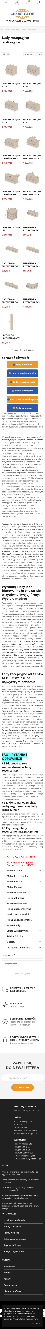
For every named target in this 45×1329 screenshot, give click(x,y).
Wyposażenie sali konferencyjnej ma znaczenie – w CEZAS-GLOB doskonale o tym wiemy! (20, 1206)
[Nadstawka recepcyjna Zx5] (33, 286)
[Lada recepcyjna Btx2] (33, 70)
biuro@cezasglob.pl (29, 1133)
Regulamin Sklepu (12, 1245)
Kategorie (5, 3)
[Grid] (4, 54)
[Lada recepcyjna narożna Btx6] (33, 142)
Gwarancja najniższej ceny (22, 1043)
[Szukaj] (17, 3)
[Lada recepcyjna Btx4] (33, 106)
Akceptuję (36, 1323)
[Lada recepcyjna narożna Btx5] (12, 142)
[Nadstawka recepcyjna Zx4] (12, 286)
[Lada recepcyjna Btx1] (12, 70)
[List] (8, 54)
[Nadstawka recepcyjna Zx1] (33, 214)
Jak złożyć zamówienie (14, 1220)
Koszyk (7, 1272)
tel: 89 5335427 (17, 1006)
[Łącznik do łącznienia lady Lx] (12, 322)
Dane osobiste (10, 1285)
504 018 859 (28, 1153)
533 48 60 (26, 1150)
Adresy (7, 1278)
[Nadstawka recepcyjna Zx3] (33, 250)
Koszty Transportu (12, 1226)
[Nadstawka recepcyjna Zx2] (12, 250)
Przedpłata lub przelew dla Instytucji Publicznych (22, 1023)
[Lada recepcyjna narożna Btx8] (33, 178)
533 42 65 (26, 1147)
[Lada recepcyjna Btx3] (12, 106)
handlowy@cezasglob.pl (31, 1159)
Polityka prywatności (14, 1251)
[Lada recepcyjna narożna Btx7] (12, 178)
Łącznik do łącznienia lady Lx (11, 338)
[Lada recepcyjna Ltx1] (12, 214)
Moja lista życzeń (22, 973)
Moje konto (9, 1266)
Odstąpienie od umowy (15, 1239)
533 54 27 (29, 1144)
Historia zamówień (13, 1291)
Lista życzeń (8, 955)
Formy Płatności (11, 1232)
